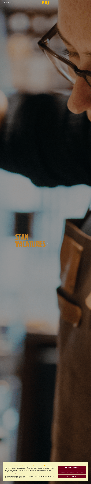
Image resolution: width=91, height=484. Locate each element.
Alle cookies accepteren (72, 467)
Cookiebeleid (12, 474)
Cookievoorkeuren (72, 476)
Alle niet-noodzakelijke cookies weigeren (72, 472)
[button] (88, 3)
